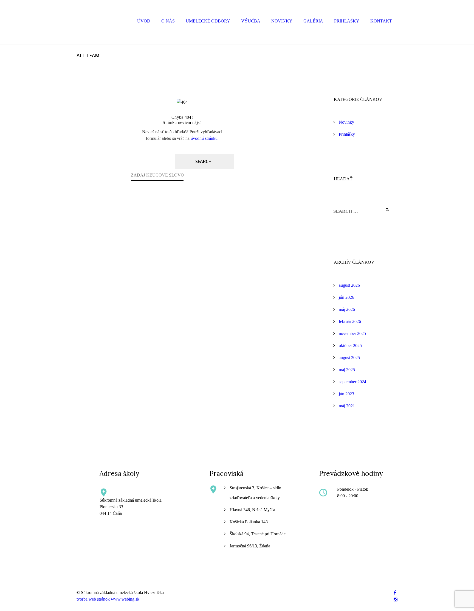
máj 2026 (347, 309)
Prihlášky (346, 21)
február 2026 (350, 321)
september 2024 (352, 381)
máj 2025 (347, 369)
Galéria (313, 21)
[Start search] (204, 161)
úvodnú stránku (204, 138)
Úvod (143, 21)
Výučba (250, 21)
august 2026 (349, 285)
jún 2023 (346, 393)
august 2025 (349, 357)
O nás (168, 21)
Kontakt (381, 21)
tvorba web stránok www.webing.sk (108, 599)
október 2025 (350, 345)
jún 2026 (346, 297)
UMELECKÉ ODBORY (208, 21)
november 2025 (352, 333)
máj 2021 (347, 405)
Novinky (281, 21)
